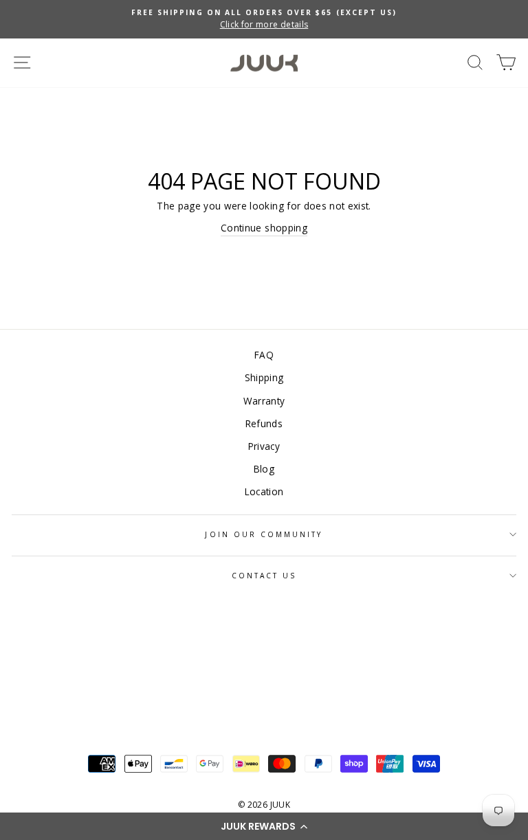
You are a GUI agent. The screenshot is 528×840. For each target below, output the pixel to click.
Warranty (264, 400)
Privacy (264, 446)
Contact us (264, 575)
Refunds (264, 423)
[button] (264, 826)
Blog (264, 468)
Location (264, 491)
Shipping (264, 377)
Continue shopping (264, 227)
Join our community (263, 534)
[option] (264, 19)
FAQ (264, 354)
